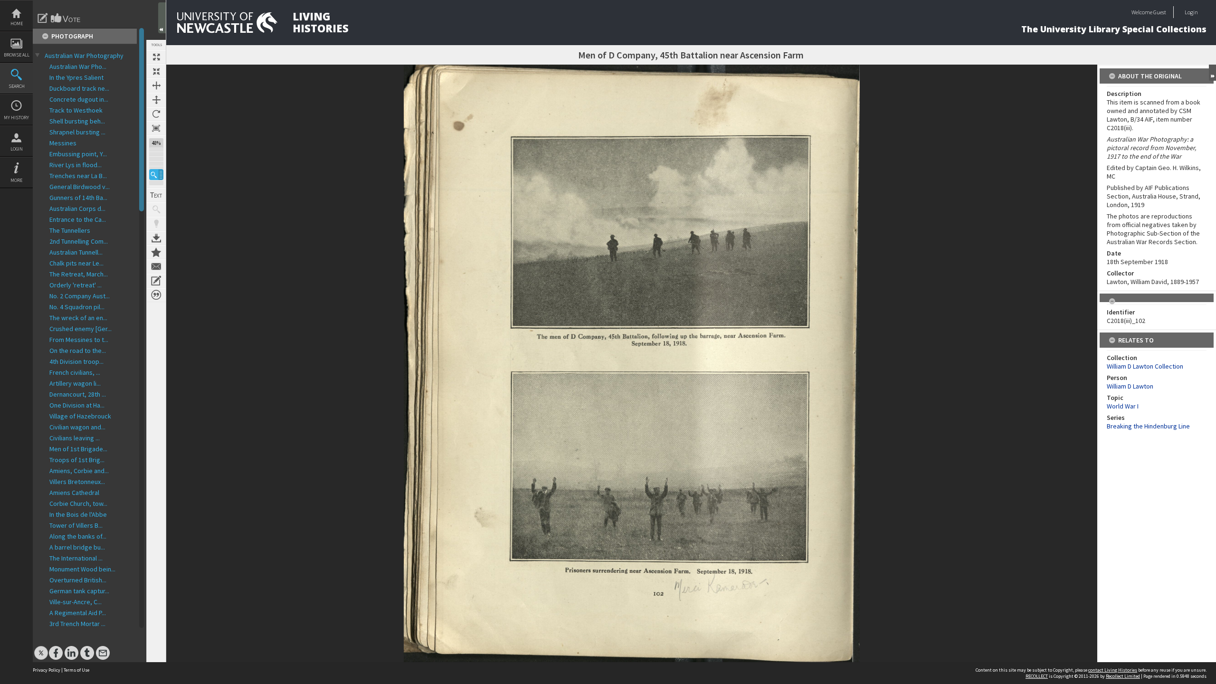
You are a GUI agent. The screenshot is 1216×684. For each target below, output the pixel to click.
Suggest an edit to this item (43, 18)
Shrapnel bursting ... (77, 132)
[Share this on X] (41, 648)
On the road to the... (77, 350)
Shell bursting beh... (77, 121)
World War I (1123, 406)
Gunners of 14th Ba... (78, 197)
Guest (1159, 12)
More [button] (16, 180)
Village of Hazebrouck (80, 416)
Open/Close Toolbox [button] (162, 17)
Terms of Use (76, 670)
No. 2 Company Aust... (79, 296)
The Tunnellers (69, 230)
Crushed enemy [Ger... (80, 328)
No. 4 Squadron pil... (76, 307)
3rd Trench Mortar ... (77, 623)
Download (156, 238)
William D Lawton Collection (1145, 366)
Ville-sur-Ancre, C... (75, 602)
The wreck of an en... (78, 318)
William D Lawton (1130, 386)
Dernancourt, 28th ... (77, 394)
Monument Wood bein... (82, 569)
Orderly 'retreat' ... (75, 285)
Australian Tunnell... (76, 252)
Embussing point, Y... (78, 154)
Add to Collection (156, 252)
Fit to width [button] (156, 85)
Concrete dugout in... (78, 99)
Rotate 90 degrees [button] (156, 114)
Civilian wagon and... (77, 427)
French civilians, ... (74, 372)
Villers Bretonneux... (77, 481)
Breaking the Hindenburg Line (1148, 426)
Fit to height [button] (156, 100)
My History (16, 117)
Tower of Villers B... (76, 525)
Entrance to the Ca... (77, 219)
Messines (62, 143)
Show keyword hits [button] (156, 209)
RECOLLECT (1037, 676)
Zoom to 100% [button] (156, 128)
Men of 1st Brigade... (78, 449)
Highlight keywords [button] (156, 224)
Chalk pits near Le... (76, 263)
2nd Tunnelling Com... (78, 241)
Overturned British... (77, 580)
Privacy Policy (46, 670)
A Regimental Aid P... (77, 612)
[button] (156, 174)
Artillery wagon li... (75, 383)
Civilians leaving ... (74, 438)
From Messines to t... (78, 339)
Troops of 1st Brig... (76, 460)
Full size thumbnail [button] (156, 57)
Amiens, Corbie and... (79, 470)
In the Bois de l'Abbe (78, 514)
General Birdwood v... (79, 186)
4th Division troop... (76, 361)
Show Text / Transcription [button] (156, 195)
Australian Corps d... (77, 208)
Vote (66, 18)
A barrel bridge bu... (77, 547)
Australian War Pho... (77, 66)
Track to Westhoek (76, 110)
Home (16, 23)
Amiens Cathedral (74, 492)
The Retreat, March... (78, 274)
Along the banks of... (77, 536)
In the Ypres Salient (76, 77)
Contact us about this (156, 266)
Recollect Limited (1123, 676)
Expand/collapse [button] (1212, 73)
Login (16, 149)
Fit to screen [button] (156, 71)
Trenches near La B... (78, 175)
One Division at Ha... (76, 405)
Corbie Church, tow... (78, 503)
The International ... (76, 558)
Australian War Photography (84, 55)
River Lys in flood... (75, 165)
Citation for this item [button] (156, 295)
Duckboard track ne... (79, 88)
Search (17, 86)
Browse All (16, 55)
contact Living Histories (1112, 670)
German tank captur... (79, 591)
